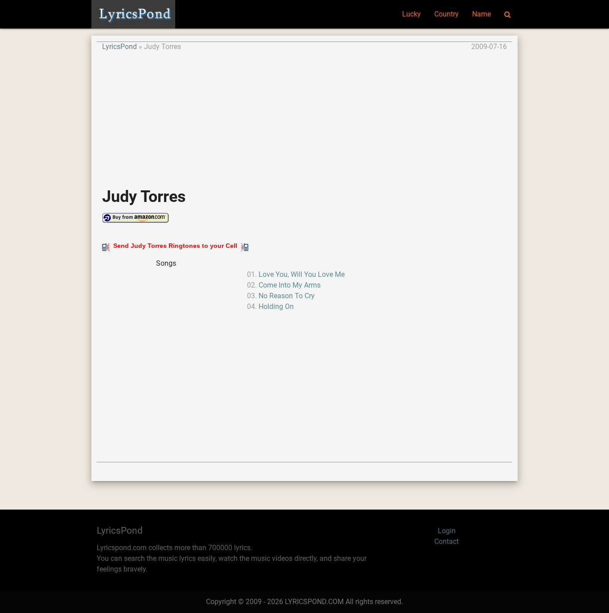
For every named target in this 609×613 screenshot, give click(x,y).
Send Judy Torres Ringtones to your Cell (175, 245)
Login (447, 531)
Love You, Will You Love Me (302, 274)
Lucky (411, 14)
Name (481, 14)
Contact (446, 541)
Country (446, 14)
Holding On (276, 306)
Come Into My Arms (290, 285)
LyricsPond (119, 46)
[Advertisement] (304, 114)
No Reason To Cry (287, 296)
